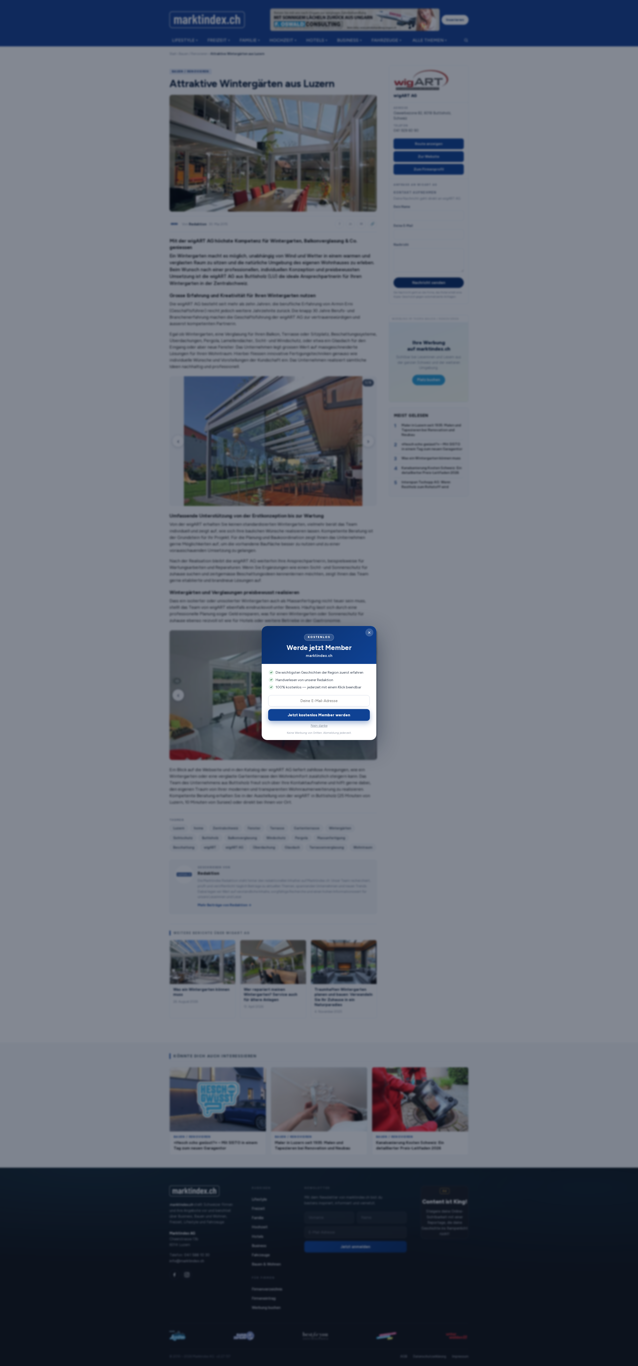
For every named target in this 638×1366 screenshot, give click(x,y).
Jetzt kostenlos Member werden (319, 715)
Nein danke (319, 726)
